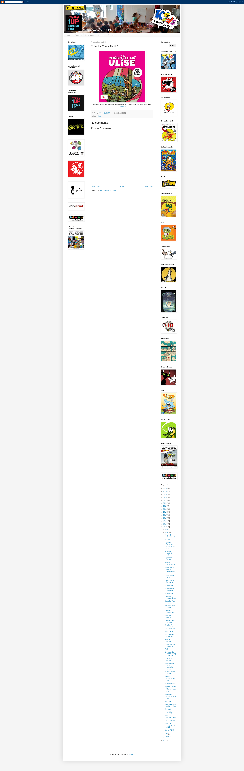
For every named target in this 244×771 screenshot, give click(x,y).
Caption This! (169, 730)
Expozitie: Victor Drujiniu (170, 602)
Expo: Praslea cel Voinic (169, 581)
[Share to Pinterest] (125, 113)
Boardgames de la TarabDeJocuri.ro (170, 689)
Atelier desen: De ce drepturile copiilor (169, 666)
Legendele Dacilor (168, 559)
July (166, 529)
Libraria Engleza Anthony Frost (170, 705)
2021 (165, 503)
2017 (165, 515)
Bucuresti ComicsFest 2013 (170, 725)
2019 (165, 509)
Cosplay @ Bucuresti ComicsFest (170, 627)
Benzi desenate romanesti (170, 635)
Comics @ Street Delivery (168, 711)
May (166, 734)
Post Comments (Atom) (108, 190)
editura (99, 116)
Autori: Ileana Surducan (169, 589)
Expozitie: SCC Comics (170, 621)
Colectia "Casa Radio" (170, 673)
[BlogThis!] (118, 113)
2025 (165, 491)
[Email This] (115, 113)
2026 (165, 488)
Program (78, 35)
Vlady (167, 649)
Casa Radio (122, 107)
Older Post (148, 187)
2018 (165, 512)
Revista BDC (169, 593)
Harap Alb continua (168, 640)
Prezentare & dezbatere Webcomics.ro (170, 570)
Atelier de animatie (168, 616)
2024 (165, 494)
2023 (165, 497)
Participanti (89, 35)
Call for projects (170, 720)
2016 (165, 518)
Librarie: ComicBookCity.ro (170, 678)
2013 (165, 527)
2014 (165, 524)
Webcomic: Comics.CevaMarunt (170, 696)
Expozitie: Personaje (169, 611)
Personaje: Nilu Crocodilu (170, 645)
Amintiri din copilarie (168, 659)
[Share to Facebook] (122, 113)
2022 (165, 500)
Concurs (167, 540)
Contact (111, 35)
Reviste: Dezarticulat (170, 563)
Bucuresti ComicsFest (170, 536)
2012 (165, 740)
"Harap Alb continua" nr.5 (170, 716)
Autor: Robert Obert (169, 577)
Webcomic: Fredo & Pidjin (168, 553)
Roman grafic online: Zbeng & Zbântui (170, 654)
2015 (165, 521)
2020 (165, 506)
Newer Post (96, 187)
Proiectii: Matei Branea (170, 607)
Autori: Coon (169, 585)
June (167, 532)
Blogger (131, 755)
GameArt (168, 701)
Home (68, 35)
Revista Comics (170, 683)
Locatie (101, 35)
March (167, 737)
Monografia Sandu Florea (170, 597)
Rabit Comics (169, 632)
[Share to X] (120, 113)
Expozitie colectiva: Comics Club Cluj (170, 545)
